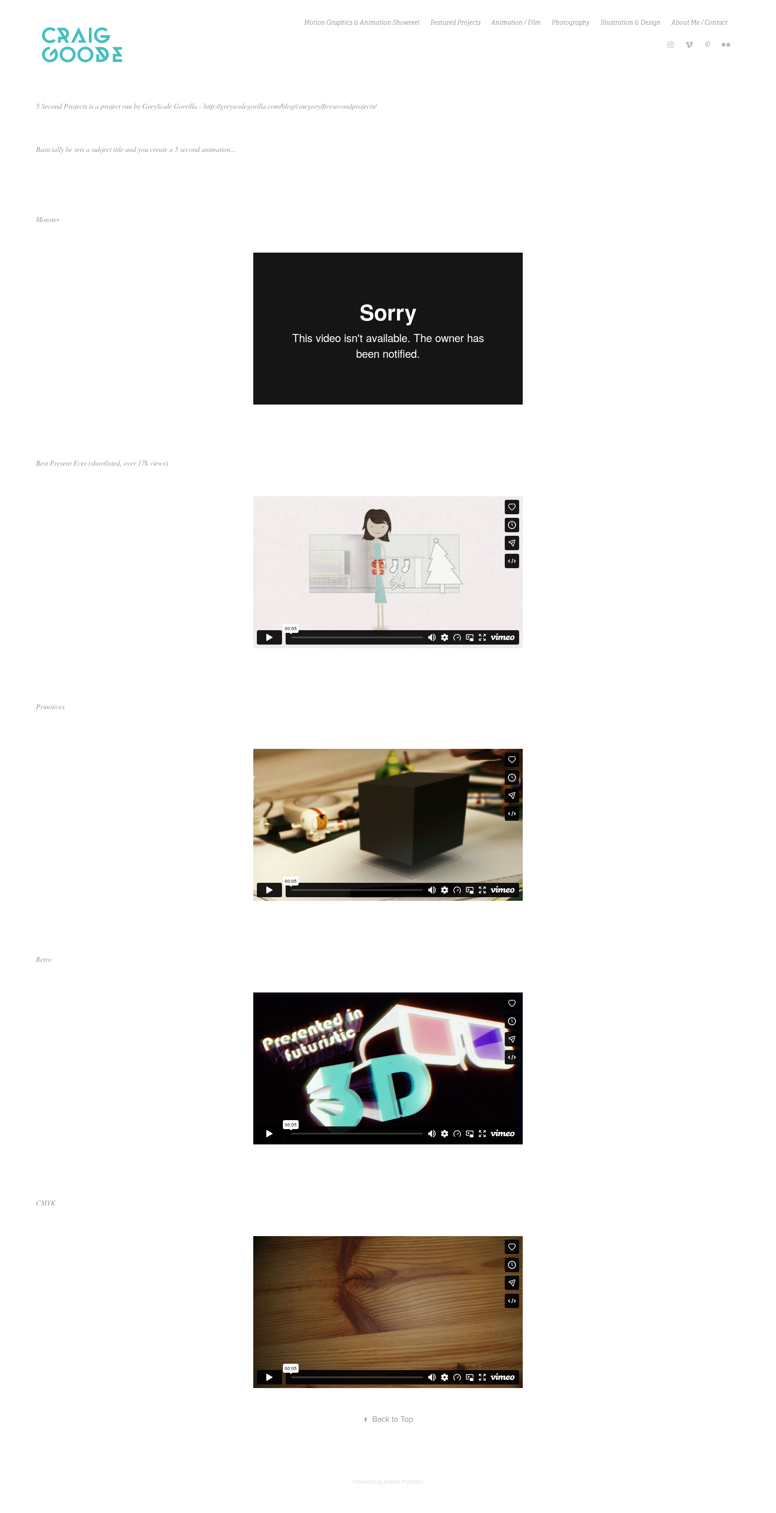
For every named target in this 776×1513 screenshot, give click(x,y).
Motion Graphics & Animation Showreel (361, 22)
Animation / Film (516, 22)
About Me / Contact (699, 22)
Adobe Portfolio (403, 1481)
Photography (570, 22)
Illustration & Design (630, 22)
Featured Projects (455, 22)
